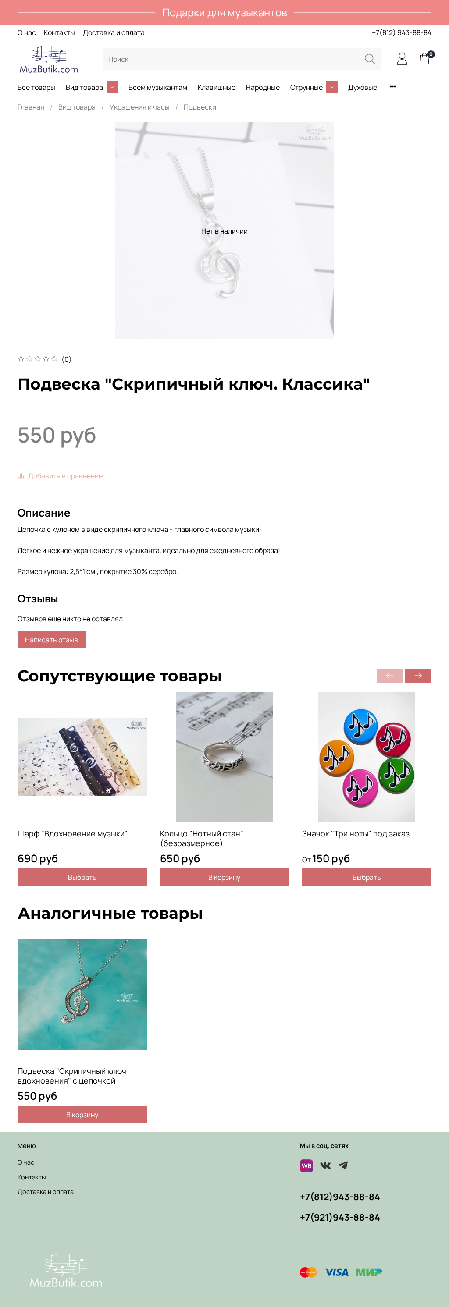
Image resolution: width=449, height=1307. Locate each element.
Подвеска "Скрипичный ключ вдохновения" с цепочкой (72, 1075)
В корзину (224, 877)
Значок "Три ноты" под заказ (356, 833)
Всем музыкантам (157, 87)
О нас (27, 32)
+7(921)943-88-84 (340, 1217)
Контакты (59, 32)
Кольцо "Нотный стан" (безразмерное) (201, 838)
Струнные (306, 87)
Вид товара (84, 87)
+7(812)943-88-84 (340, 1196)
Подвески (200, 107)
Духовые (362, 87)
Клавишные (216, 87)
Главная (31, 107)
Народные (263, 87)
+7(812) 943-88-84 (401, 32)
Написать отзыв (51, 640)
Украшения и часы (140, 107)
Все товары (36, 87)
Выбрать (82, 877)
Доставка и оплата (114, 32)
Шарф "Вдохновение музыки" (73, 833)
